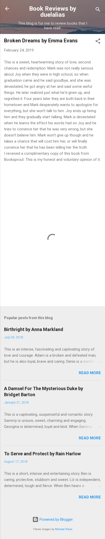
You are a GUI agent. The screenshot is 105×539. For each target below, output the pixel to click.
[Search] (98, 10)
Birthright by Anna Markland (33, 329)
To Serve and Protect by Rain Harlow (42, 453)
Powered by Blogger (55, 519)
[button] (98, 42)
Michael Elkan (63, 529)
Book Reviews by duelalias (52, 11)
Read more (90, 373)
